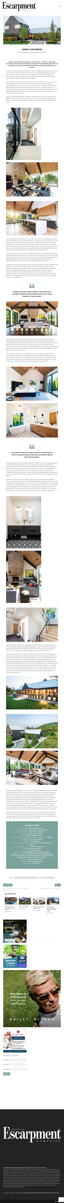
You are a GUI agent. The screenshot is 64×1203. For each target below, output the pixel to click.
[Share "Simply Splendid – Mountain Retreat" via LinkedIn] (28, 877)
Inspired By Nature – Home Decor (39, 907)
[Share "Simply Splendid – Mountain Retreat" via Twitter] (19, 877)
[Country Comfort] (25, 901)
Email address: (7, 1069)
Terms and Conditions (35, 1192)
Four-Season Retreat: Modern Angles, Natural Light (52, 909)
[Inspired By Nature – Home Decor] (39, 901)
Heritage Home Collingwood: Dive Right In (10, 908)
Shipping (43, 1192)
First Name (6, 1060)
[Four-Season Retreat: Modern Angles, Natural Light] (53, 901)
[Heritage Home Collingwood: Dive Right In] (11, 901)
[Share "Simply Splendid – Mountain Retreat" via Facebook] (16, 877)
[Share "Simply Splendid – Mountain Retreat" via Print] (34, 877)
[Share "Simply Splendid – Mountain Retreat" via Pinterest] (25, 877)
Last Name (6, 1064)
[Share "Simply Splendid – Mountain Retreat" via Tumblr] (22, 877)
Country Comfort (24, 906)
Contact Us (56, 1192)
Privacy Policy (26, 1192)
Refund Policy (49, 1192)
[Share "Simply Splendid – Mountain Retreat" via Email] (31, 877)
